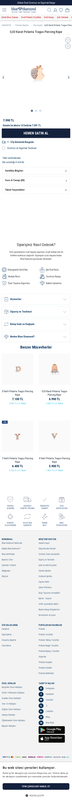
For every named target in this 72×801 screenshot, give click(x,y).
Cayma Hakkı (44, 582)
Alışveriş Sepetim (9, 640)
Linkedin (49, 711)
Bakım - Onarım (45, 598)
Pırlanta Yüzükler (46, 634)
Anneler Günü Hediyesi (11, 698)
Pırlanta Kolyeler (45, 662)
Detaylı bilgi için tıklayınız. (16, 779)
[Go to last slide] (3, 77)
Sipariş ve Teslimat (46, 560)
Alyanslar (42, 657)
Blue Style (49, 722)
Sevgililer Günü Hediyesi (12, 687)
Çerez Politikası (45, 587)
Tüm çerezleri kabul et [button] (36, 786)
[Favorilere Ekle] (67, 40)
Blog (47, 717)
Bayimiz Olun (7, 560)
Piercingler (38, 25)
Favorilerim (6, 646)
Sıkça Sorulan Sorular (47, 549)
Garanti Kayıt (44, 543)
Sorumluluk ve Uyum (47, 615)
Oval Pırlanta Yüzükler (31, 17)
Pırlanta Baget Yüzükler (48, 646)
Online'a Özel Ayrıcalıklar (49, 554)
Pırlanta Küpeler (22, 25)
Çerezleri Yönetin (9, 565)
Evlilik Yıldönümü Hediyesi (13, 693)
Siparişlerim (7, 634)
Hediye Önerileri (8, 715)
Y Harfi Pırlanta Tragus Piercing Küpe (17, 460)
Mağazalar (6, 571)
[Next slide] (68, 77)
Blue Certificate (8, 554)
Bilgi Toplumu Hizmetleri (49, 593)
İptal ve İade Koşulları (48, 565)
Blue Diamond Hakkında (12, 543)
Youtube (49, 700)
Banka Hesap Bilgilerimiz (49, 610)
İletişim (5, 576)
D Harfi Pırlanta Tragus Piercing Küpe (17, 393)
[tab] (32, 111)
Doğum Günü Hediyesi (11, 709)
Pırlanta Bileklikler (46, 673)
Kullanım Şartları (45, 576)
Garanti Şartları (45, 571)
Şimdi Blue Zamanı (9, 17)
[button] (36, 171)
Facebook (49, 694)
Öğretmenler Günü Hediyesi (13, 720)
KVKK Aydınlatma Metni (49, 604)
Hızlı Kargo (49, 17)
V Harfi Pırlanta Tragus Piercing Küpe (54, 460)
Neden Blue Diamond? (11, 549)
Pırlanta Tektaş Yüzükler (49, 640)
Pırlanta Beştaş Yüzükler (49, 651)
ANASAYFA (6, 25)
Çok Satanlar (62, 17)
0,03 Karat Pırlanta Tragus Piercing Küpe (54, 393)
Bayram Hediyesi (9, 726)
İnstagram (49, 688)
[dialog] (36, 781)
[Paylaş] (67, 46)
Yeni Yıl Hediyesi (9, 704)
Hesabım (5, 629)
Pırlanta (42, 629)
